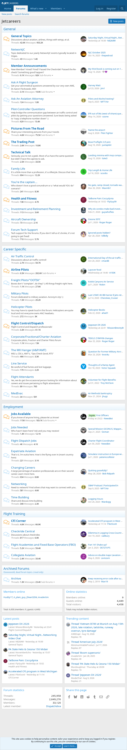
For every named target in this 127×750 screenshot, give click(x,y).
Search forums (22, 14)
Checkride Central (23, 531)
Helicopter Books (96, 309)
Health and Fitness (24, 198)
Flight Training (14, 513)
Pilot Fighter (107, 133)
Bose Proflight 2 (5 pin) (99, 141)
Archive (16, 578)
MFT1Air (105, 101)
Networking (18, 484)
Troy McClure (107, 382)
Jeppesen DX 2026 (97, 324)
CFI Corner (18, 521)
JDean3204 (31, 597)
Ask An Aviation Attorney (27, 99)
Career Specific (14, 249)
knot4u (105, 354)
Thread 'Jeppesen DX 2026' (86, 674)
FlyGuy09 (111, 201)
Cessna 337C (94, 219)
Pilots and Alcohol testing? (101, 98)
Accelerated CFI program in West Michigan (32, 671)
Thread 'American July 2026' (87, 641)
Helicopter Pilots (21, 307)
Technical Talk (21, 152)
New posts (7, 14)
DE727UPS (105, 547)
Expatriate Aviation (23, 451)
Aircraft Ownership (23, 219)
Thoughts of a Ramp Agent (101, 364)
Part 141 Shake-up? (97, 544)
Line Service (19, 363)
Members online (14, 592)
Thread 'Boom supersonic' (86, 652)
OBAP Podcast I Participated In (103, 485)
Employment (13, 407)
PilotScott (112, 523)
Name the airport (96, 129)
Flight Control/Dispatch (27, 323)
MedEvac (17, 393)
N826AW (111, 40)
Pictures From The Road (27, 128)
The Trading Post (22, 142)
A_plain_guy (19, 597)
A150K (112, 272)
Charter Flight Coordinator (101, 440)
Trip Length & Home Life (100, 170)
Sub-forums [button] (45, 75)
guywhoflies (108, 211)
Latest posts (11, 618)
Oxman (105, 431)
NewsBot (108, 418)
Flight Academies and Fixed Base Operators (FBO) (43, 544)
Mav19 (104, 581)
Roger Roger (105, 222)
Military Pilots (19, 293)
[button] (46, 8)
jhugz (105, 396)
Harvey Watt (94, 85)
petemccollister (106, 457)
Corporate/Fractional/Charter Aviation (36, 337)
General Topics (21, 36)
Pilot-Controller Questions (28, 109)
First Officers (99, 415)
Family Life (18, 168)
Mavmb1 (106, 188)
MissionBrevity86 (115, 327)
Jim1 (103, 88)
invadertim (43, 597)
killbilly (105, 235)
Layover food (94, 269)
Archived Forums (16, 568)
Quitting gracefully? (97, 470)
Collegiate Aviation (23, 555)
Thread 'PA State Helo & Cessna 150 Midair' (95, 663)
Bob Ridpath (108, 473)
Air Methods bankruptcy (100, 393)
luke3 (104, 158)
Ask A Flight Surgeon (24, 82)
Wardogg (106, 501)
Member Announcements (29, 66)
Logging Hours (95, 498)
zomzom (105, 558)
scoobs (104, 173)
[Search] (122, 8)
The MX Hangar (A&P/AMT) (28, 350)
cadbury (106, 535)
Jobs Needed (19, 427)
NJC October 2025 (97, 52)
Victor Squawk (109, 367)
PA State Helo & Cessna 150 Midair (28, 649)
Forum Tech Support (24, 230)
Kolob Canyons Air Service (101, 281)
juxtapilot (106, 144)
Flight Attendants (22, 377)
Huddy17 (8, 597)
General (9, 29)
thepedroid (107, 55)
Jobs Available (21, 414)
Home (7, 8)
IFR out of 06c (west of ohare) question (107, 113)
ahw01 (105, 312)
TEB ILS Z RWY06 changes (100, 338)
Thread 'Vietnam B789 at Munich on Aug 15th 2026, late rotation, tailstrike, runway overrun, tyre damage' (97, 627)
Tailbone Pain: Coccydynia (100, 198)
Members (56, 8)
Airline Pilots (20, 270)
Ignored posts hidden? (99, 232)
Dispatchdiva (53, 706)
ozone (105, 116)
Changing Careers (23, 467)
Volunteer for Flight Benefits (102, 379)
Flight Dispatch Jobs (24, 441)
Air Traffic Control (22, 256)
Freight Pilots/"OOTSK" (25, 280)
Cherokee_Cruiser (109, 297)
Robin (102, 284)
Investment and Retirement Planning (35, 209)
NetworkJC (18, 49)
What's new (36, 8)
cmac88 (105, 260)
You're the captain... (24, 182)
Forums (20, 8)
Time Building (20, 497)
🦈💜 (104, 71)
